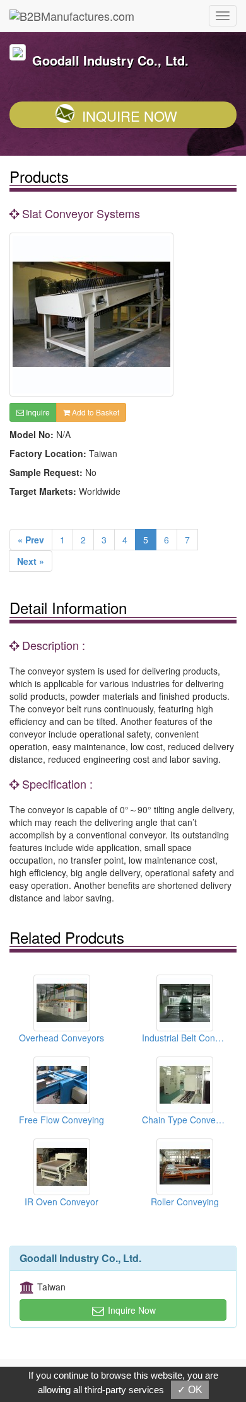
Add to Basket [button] (94, 412)
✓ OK (189, 1389)
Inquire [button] (37, 412)
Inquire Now (129, 115)
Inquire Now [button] (130, 1310)
